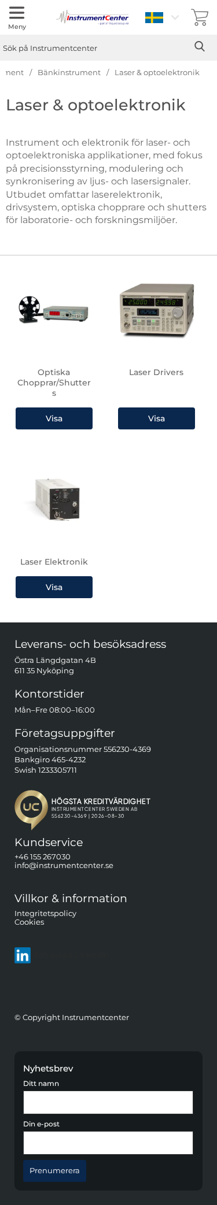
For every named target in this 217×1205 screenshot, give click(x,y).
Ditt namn (41, 1084)
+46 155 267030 (42, 856)
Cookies (29, 922)
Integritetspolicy (45, 913)
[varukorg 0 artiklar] (199, 17)
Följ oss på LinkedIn (71, 955)
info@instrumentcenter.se (63, 865)
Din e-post (41, 1124)
